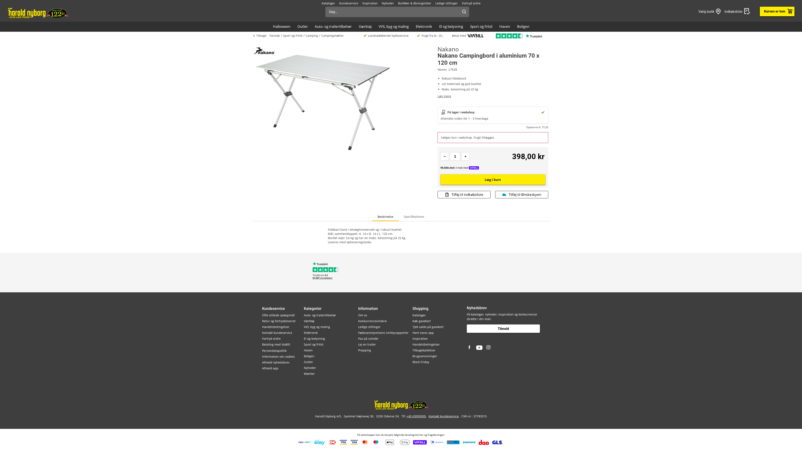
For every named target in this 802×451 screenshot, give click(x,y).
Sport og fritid (481, 26)
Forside (275, 36)
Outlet (302, 26)
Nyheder (388, 3)
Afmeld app (270, 368)
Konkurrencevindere (372, 321)
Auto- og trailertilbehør (333, 26)
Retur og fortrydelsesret (279, 321)
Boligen (523, 26)
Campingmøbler (332, 36)
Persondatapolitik (274, 351)
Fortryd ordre (471, 3)
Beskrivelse (385, 217)
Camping (312, 36)
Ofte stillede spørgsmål (278, 315)
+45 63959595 (416, 416)
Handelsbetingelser (275, 327)
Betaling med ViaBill (276, 344)
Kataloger (328, 3)
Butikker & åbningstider (414, 3)
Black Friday (420, 362)
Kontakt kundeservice (277, 333)
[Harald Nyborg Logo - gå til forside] (38, 13)
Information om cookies (278, 357)
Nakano (448, 49)
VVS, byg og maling (394, 26)
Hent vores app (423, 333)
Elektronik (424, 26)
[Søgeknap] (464, 12)
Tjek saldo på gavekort (428, 327)
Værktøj (365, 26)
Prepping (364, 350)
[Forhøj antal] (465, 156)
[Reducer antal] (444, 156)
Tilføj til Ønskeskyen (525, 194)
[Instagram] (489, 348)
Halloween (281, 26)
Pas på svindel (368, 339)
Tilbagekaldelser (423, 350)
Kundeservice (348, 3)
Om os (362, 315)
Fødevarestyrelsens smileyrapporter (383, 333)
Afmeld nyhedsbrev (275, 362)
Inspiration (370, 3)
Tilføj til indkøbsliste (467, 194)
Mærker (309, 374)
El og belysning (451, 26)
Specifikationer (414, 217)
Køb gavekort (421, 321)
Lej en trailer (367, 344)
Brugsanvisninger (424, 356)
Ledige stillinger (446, 3)
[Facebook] (470, 348)
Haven (504, 26)
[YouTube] (479, 348)
